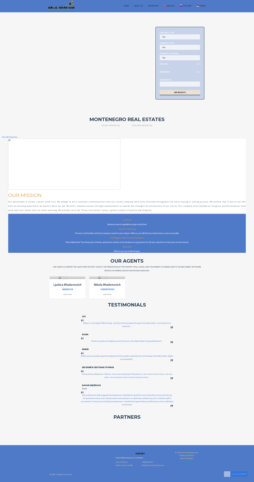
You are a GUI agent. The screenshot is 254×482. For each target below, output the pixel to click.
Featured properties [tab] (142, 125)
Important (153, 5)
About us (138, 5)
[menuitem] (169, 5)
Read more (68, 294)
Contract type (167, 32)
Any (163, 37)
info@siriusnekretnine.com (153, 465)
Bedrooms (165, 72)
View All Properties (9, 137)
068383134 (67, 289)
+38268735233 (107, 289)
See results (180, 92)
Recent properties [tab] (111, 125)
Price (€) (164, 64)
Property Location (169, 53)
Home (126, 5)
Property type (167, 43)
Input (199, 64)
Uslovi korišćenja (186, 458)
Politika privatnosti (186, 455)
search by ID (165, 80)
